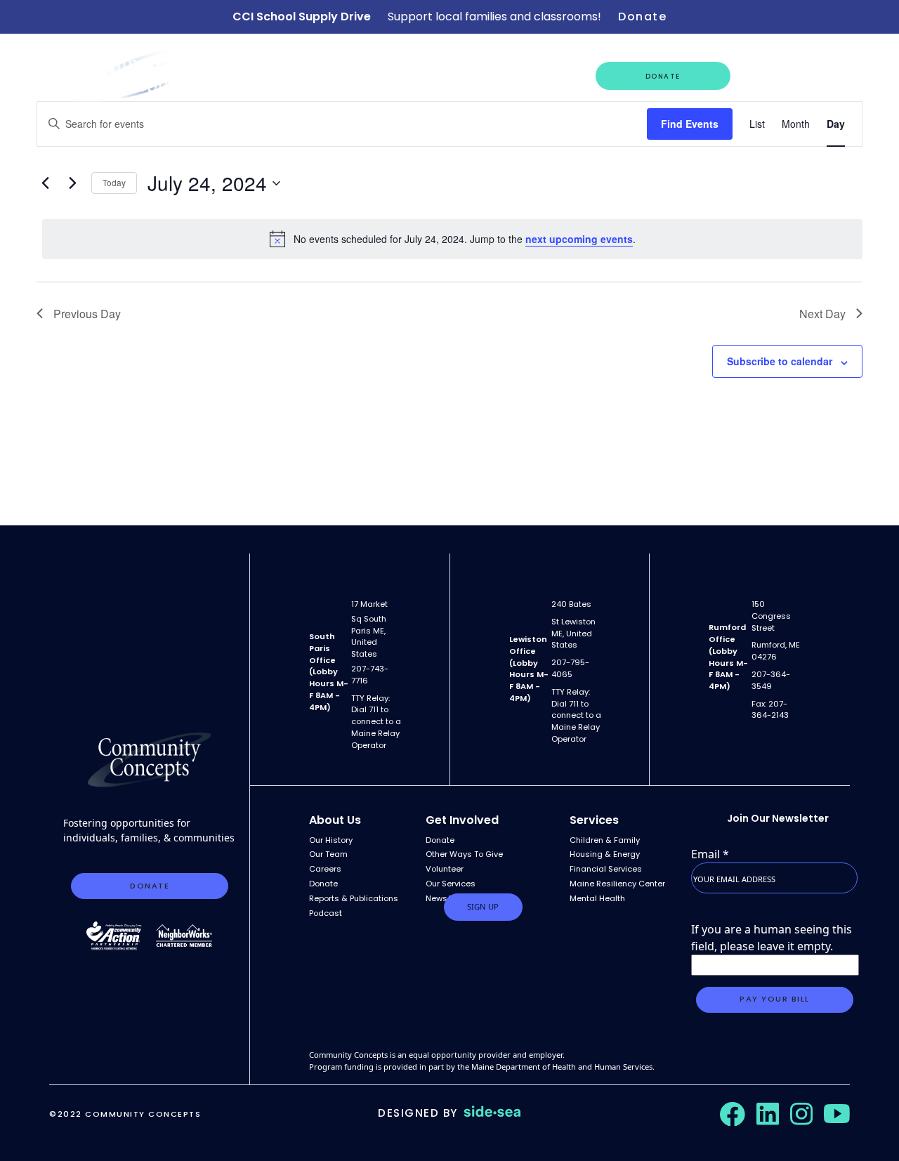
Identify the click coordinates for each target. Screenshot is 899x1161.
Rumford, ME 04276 (776, 650)
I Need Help (544, 75)
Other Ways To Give (464, 854)
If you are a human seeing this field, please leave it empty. (771, 937)
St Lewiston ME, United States (573, 633)
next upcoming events (579, 239)
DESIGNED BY (418, 1113)
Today (114, 182)
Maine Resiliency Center (617, 883)
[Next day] (72, 183)
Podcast (325, 913)
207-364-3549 (771, 680)
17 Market (369, 604)
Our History (331, 840)
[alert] (452, 238)
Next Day (822, 314)
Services (594, 820)
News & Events (399, 75)
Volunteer (445, 868)
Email (710, 854)
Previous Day (87, 314)
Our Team (328, 854)
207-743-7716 (369, 674)
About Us (236, 75)
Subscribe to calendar (779, 361)
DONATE (663, 76)
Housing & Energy (605, 854)
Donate (642, 16)
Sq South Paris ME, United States (368, 636)
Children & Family (605, 840)
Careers (467, 75)
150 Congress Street (771, 616)
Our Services (317, 75)
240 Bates (571, 604)
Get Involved (777, 75)
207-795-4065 (570, 668)
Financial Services (606, 868)
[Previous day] (45, 183)
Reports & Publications (353, 898)
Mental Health (597, 898)
